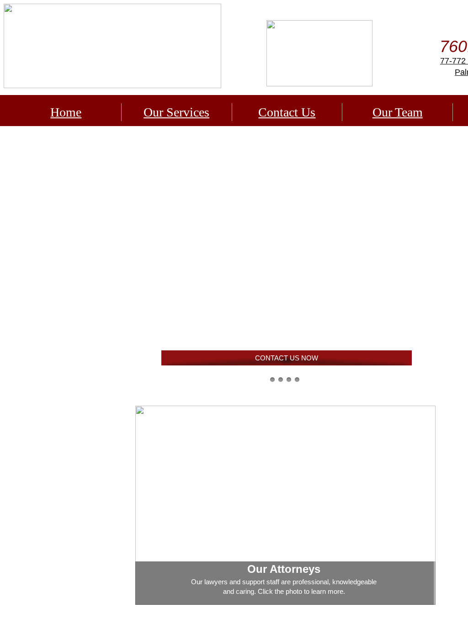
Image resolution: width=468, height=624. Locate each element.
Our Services (176, 112)
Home (65, 112)
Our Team (397, 112)
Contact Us (286, 112)
